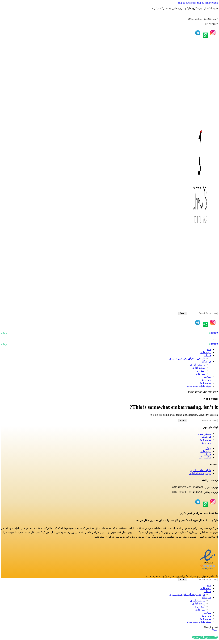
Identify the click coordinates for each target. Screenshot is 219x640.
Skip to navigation (187, 2)
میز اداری (200, 373)
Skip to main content (207, 2)
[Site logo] (200, 310)
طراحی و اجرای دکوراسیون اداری (187, 358)
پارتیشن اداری (197, 364)
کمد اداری (199, 370)
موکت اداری (198, 367)
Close (215, 630)
